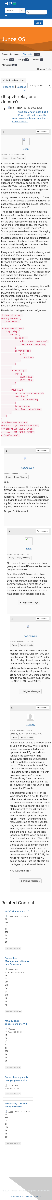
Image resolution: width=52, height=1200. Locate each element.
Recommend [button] (42, 131)
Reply (5, 158)
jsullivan (30, 724)
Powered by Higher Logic (26, 1197)
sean (26, 148)
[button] (5, 109)
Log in (38, 23)
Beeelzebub (14, 969)
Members (9, 65)
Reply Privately (17, 158)
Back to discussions (14, 80)
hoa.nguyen (27, 467)
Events (37, 59)
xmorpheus (13, 1085)
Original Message (29, 602)
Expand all (8, 86)
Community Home (10, 54)
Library (7, 59)
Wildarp (12, 1029)
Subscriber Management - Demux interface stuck (17, 961)
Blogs (23, 59)
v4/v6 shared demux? (17, 911)
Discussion (31, 54)
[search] (22, 10)
